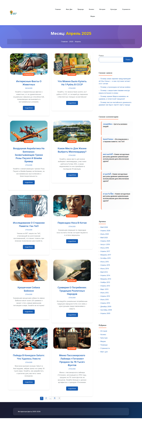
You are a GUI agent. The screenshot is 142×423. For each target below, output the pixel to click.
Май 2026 (104, 227)
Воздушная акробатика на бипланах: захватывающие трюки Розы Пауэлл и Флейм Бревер (28, 155)
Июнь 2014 (104, 269)
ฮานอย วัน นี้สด (108, 194)
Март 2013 (104, 289)
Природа (81, 9)
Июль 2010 (104, 299)
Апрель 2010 (105, 303)
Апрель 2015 (105, 265)
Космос (91, 9)
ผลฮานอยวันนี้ (108, 154)
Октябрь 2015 (105, 258)
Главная (58, 9)
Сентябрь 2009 (106, 310)
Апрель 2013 (105, 286)
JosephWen (107, 124)
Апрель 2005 (105, 313)
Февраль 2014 (105, 279)
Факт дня (69, 9)
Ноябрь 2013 (105, 282)
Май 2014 (104, 272)
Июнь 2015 (104, 262)
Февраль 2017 (105, 255)
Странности (126, 9)
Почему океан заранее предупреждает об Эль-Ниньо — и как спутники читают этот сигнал (115, 81)
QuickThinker (108, 139)
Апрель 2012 (105, 296)
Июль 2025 (104, 234)
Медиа (93, 16)
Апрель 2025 (105, 241)
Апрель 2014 (105, 275)
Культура (114, 9)
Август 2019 (105, 244)
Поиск (101, 56)
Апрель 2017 (105, 251)
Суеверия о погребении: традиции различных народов (72, 290)
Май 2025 (104, 238)
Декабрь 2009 (105, 306)
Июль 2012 (104, 293)
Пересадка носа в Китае (72, 222)
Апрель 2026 (105, 231)
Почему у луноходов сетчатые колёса (115, 87)
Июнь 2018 (104, 248)
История (102, 9)
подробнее (29, 108)
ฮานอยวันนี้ (107, 174)
